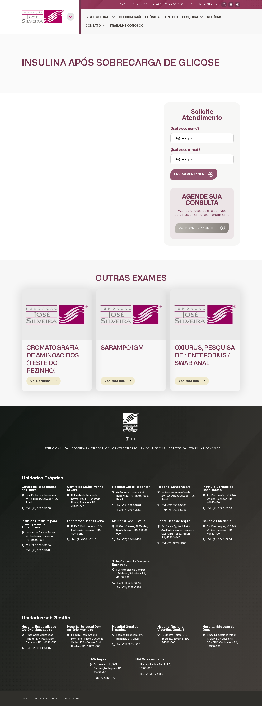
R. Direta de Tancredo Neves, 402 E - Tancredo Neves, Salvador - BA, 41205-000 (85, 501)
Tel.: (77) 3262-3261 (129, 505)
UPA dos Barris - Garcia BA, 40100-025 (155, 666)
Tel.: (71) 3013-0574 (129, 583)
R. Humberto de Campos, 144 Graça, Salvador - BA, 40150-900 (131, 574)
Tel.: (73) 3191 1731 (105, 678)
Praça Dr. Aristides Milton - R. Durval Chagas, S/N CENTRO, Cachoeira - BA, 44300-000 (222, 641)
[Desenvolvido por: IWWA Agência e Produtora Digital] (235, 698)
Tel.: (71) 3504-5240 (38, 508)
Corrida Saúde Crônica (139, 17)
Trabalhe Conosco (126, 25)
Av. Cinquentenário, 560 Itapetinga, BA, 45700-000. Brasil (132, 496)
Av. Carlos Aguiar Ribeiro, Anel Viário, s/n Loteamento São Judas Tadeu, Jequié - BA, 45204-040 (177, 532)
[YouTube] (237, 4)
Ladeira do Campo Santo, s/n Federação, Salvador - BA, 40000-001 (40, 536)
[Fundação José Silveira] (43, 16)
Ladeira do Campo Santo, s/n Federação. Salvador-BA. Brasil (178, 496)
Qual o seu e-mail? (185, 150)
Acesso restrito (204, 4)
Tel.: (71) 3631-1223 (128, 644)
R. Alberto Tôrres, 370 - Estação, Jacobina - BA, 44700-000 (175, 639)
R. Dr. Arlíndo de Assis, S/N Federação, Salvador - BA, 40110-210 (86, 530)
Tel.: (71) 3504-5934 (219, 539)
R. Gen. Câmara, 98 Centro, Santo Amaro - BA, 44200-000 (132, 530)
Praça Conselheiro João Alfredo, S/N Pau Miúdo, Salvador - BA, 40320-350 (41, 639)
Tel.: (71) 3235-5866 (129, 587)
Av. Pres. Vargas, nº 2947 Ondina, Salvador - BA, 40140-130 (221, 499)
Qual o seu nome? (184, 129)
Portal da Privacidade (170, 4)
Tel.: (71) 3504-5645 (38, 648)
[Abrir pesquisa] (224, 4)
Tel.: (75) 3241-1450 (129, 539)
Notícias (214, 17)
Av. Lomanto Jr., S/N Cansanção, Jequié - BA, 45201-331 (108, 668)
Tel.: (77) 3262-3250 (129, 510)
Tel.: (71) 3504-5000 (174, 505)
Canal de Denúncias (133, 4)
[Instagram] (231, 4)
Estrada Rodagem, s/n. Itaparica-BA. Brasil (129, 637)
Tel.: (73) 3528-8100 (174, 543)
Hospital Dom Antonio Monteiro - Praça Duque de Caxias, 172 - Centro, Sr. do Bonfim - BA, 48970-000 (87, 641)
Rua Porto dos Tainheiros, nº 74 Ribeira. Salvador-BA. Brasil (42, 499)
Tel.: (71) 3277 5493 (151, 674)
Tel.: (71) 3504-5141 (38, 550)
